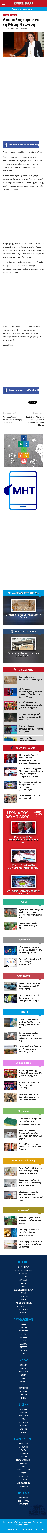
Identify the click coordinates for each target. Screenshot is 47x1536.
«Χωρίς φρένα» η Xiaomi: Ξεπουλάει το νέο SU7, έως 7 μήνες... (30, 986)
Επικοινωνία (28, 1525)
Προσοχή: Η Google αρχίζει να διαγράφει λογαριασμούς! (31, 961)
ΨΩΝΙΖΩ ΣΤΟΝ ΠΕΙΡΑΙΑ (25, 632)
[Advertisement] (23, 217)
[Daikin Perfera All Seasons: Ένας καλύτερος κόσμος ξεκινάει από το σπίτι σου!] (10, 1171)
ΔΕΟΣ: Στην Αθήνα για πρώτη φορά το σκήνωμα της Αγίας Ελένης (35, 421)
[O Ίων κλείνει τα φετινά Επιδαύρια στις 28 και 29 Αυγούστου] (10, 717)
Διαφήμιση (18, 1525)
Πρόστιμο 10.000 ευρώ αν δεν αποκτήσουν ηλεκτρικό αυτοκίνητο (30, 998)
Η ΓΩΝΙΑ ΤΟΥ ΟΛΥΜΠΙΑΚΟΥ (17, 815)
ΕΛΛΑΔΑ (5, 15)
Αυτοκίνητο (23, 976)
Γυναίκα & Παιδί (23, 1063)
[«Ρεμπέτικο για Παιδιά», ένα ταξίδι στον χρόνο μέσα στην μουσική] (10, 1097)
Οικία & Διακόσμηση (23, 1160)
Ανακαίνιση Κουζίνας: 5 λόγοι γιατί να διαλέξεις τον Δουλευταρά (30, 1182)
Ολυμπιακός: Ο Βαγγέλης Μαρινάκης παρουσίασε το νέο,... (23, 866)
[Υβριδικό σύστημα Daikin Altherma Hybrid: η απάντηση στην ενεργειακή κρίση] (10, 1195)
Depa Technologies (36, 1529)
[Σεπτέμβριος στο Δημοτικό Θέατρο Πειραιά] (23, 605)
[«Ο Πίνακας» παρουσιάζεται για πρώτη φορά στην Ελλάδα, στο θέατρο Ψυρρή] (10, 692)
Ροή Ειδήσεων (25, 670)
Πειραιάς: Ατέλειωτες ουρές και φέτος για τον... (23, 654)
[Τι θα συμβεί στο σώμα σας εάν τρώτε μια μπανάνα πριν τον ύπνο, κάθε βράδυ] (10, 1232)
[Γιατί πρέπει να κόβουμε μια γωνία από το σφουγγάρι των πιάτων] (10, 1121)
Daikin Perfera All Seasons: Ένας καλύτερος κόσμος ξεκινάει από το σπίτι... (31, 1171)
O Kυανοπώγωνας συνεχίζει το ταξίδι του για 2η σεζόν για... (31, 729)
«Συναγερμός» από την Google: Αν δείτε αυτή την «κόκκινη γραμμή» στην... (30, 950)
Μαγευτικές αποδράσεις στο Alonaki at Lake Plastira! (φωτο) (30, 1049)
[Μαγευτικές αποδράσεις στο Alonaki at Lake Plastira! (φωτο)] (10, 1049)
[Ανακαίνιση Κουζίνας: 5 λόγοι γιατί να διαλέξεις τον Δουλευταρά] (10, 1183)
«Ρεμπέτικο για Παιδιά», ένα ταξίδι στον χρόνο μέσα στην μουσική (30, 1097)
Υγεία (23, 902)
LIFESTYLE (13, 15)
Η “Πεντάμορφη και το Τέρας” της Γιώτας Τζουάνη (29, 1085)
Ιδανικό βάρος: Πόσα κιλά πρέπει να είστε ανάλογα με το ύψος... (30, 1244)
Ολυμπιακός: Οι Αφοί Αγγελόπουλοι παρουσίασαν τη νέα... (23, 840)
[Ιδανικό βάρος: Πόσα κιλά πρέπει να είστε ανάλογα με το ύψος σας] (10, 1244)
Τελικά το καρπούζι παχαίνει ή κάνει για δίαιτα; (28, 925)
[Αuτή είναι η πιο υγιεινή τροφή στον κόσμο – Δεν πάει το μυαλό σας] (10, 1220)
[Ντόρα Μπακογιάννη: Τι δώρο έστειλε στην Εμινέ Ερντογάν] (10, 1147)
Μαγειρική (23, 1111)
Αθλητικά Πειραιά (25, 748)
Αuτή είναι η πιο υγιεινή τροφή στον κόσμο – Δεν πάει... (30, 1220)
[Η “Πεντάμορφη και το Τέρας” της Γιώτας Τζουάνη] (10, 1085)
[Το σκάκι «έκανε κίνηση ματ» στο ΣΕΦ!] (10, 798)
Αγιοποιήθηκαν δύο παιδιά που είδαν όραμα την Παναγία (13, 420)
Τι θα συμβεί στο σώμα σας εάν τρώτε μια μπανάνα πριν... (29, 1232)
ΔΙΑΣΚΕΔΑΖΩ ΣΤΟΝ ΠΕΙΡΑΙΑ (25, 593)
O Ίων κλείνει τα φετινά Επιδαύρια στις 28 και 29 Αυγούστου (30, 717)
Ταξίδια (23, 1012)
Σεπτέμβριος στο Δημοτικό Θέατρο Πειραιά (23, 616)
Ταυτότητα (37, 1522)
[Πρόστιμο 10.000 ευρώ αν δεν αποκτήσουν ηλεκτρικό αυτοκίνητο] (10, 998)
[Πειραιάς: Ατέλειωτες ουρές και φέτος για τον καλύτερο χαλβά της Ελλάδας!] (23, 643)
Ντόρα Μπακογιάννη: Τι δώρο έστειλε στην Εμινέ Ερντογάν (30, 1146)
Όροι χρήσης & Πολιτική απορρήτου (17, 1522)
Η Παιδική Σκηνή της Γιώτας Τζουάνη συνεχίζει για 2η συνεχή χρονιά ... (30, 705)
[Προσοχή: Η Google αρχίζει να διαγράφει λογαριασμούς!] (10, 962)
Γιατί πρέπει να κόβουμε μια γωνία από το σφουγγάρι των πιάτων (30, 1121)
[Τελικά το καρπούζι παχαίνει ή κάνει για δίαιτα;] (10, 926)
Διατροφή (23, 1210)
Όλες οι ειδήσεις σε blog (23, 9)
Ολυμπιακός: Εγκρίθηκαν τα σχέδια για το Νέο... (23, 892)
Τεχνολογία (23, 939)
